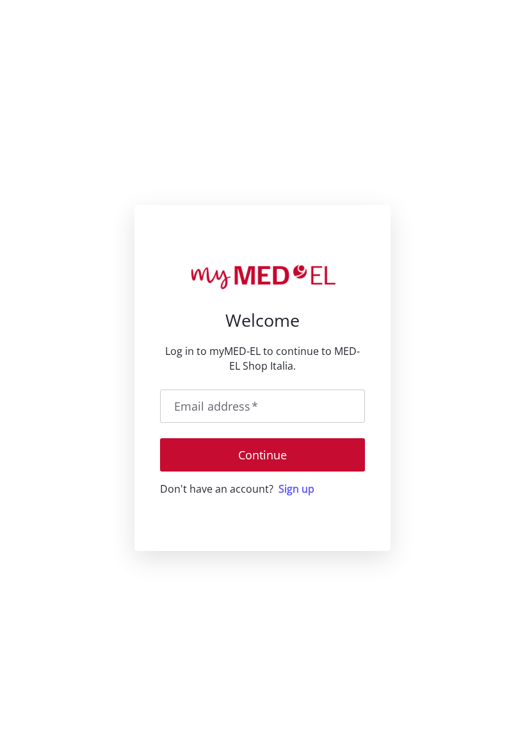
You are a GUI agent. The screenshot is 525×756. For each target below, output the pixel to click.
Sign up (296, 489)
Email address (216, 406)
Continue (262, 455)
